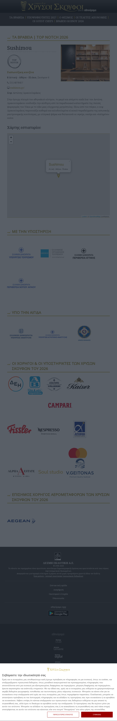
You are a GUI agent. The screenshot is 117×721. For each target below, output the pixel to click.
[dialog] (58, 692)
